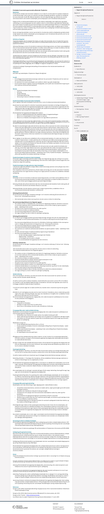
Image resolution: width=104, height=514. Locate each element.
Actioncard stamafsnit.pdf (84, 39)
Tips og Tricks (78, 507)
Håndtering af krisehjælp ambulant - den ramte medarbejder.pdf (83, 43)
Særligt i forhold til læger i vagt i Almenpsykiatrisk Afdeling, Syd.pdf (84, 56)
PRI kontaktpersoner (58, 509)
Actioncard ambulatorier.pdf (84, 37)
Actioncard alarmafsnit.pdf (84, 36)
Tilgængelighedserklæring (81, 510)
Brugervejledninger (79, 509)
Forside (81, 2)
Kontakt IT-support (58, 507)
